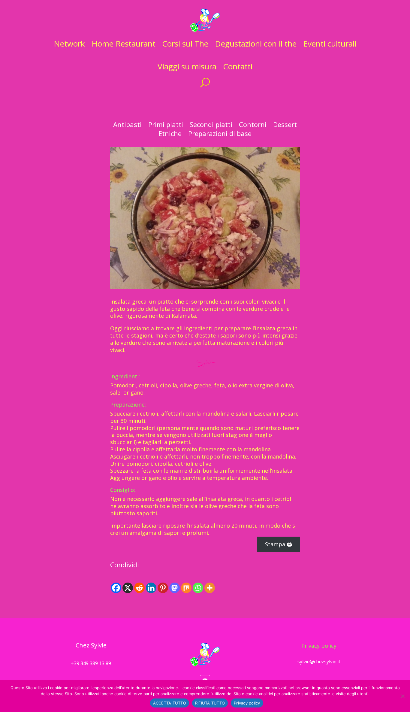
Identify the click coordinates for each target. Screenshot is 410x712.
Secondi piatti (211, 125)
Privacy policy (318, 645)
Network (69, 43)
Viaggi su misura (187, 66)
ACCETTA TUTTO (169, 703)
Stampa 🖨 (278, 544)
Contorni (253, 125)
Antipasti (127, 125)
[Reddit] (139, 588)
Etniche (170, 134)
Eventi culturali (329, 43)
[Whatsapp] (198, 588)
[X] (127, 588)
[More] (209, 588)
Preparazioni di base (220, 134)
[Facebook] (116, 588)
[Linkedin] (151, 588)
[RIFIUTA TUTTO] (402, 696)
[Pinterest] (163, 588)
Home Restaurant (123, 43)
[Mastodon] (174, 588)
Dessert (285, 125)
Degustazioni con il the (256, 43)
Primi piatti (165, 125)
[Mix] (186, 588)
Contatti (237, 66)
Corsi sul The (185, 43)
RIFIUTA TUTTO (210, 703)
